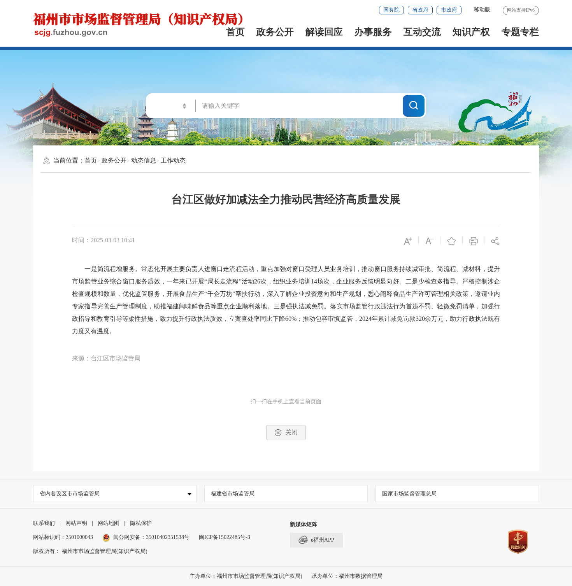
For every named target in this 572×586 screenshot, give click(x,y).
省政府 (420, 10)
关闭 (291, 432)
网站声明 (76, 523)
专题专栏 (520, 32)
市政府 (449, 10)
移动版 (482, 9)
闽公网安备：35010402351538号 (151, 537)
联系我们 (44, 523)
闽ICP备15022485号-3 (224, 537)
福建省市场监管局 (232, 494)
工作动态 (173, 160)
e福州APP (322, 540)
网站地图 (108, 523)
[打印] (473, 240)
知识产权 (471, 32)
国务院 (391, 10)
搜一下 (414, 105)
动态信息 (143, 160)
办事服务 (373, 32)
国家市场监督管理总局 (409, 494)
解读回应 (324, 32)
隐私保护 (141, 523)
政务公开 (275, 32)
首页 (90, 160)
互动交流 (422, 32)
